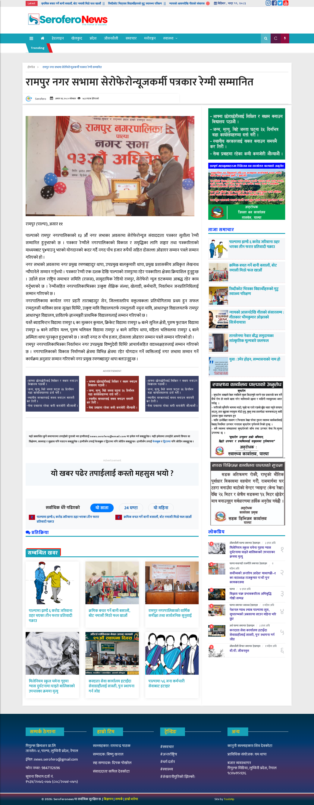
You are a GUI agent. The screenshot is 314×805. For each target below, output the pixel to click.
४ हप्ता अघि (245, 589)
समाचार (131, 38)
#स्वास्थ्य (166, 769)
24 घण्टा (131, 508)
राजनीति (247, 563)
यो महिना (161, 508)
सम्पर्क (119, 799)
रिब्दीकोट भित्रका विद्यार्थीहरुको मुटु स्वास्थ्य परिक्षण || (110, 3)
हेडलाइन (58, 38)
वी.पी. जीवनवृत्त (239, 651)
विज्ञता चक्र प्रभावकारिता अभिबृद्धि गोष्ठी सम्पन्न (250, 596)
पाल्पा (241, 543)
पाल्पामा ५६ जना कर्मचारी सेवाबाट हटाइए (166, 683)
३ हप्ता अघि (270, 543)
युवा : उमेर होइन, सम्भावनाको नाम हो (254, 359)
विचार (242, 646)
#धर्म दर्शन (167, 762)
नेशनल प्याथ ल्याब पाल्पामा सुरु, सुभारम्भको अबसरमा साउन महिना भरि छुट (253, 614)
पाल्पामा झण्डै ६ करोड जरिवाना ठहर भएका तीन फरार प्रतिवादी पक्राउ (68, 519)
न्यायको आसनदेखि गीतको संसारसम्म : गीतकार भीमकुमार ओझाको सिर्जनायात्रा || (185, 3)
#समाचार (167, 747)
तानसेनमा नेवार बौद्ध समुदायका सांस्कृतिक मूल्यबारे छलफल (251, 338)
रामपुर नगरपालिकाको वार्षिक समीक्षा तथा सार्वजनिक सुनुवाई (170, 613)
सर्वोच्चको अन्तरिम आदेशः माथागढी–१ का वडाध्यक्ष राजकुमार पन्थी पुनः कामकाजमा (253, 577)
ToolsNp (229, 799)
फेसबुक (156, 441)
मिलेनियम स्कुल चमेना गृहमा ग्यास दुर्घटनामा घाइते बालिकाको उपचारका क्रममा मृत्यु (52, 686)
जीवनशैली (111, 38)
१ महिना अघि (268, 605)
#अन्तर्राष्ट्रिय (168, 754)
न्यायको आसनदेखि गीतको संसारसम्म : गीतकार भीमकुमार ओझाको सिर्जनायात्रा (256, 317)
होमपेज (31, 67)
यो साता (102, 508)
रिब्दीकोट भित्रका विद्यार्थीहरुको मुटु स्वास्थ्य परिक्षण (254, 291)
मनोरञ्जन (150, 38)
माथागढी (239, 563)
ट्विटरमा (167, 441)
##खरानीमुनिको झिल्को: (177, 777)
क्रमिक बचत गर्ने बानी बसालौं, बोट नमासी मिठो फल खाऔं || (46, 3)
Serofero (40, 98)
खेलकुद (76, 38)
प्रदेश (93, 38)
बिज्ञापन (108, 799)
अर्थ (231, 625)
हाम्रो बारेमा (131, 799)
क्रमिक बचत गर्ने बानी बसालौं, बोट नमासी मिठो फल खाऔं (158, 517)
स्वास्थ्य (168, 38)
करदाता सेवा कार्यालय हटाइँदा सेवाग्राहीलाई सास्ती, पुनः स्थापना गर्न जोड (111, 686)
